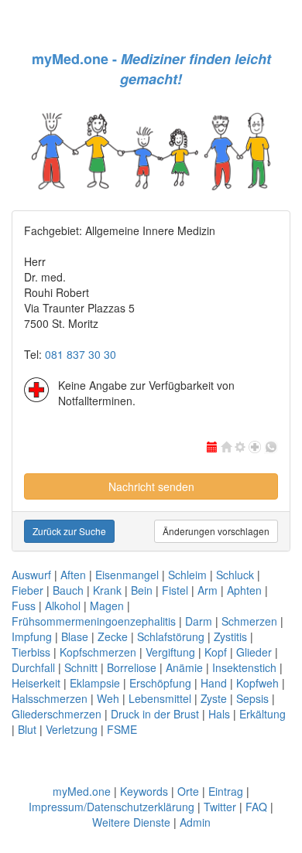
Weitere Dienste (131, 822)
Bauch (68, 590)
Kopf (215, 652)
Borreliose (131, 667)
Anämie (184, 667)
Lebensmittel (160, 698)
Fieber (27, 590)
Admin (195, 822)
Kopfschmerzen (98, 652)
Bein (142, 590)
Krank (107, 590)
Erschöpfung (160, 683)
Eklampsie (95, 683)
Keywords (144, 791)
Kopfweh (257, 683)
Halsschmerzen (50, 698)
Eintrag (225, 791)
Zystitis (230, 636)
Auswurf (31, 574)
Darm (198, 621)
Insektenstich (244, 667)
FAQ (256, 806)
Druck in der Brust (155, 714)
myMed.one (82, 791)
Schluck (235, 574)
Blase (74, 636)
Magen (107, 605)
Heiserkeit (36, 683)
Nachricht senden (151, 486)
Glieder (254, 652)
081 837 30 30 (80, 354)
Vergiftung (170, 652)
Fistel (175, 590)
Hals (219, 714)
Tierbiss (31, 652)
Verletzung (72, 729)
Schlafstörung (170, 636)
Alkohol (63, 605)
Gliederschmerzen (56, 714)
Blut (27, 729)
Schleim (187, 574)
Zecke (113, 636)
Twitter (220, 806)
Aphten (244, 590)
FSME (122, 729)
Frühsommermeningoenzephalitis (94, 621)
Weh (108, 698)
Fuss (24, 605)
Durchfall (33, 667)
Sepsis (252, 698)
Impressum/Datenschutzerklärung (111, 806)
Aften (73, 574)
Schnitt (81, 667)
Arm (207, 590)
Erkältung (262, 714)
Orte (188, 791)
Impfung (32, 636)
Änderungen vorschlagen (216, 530)
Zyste (214, 698)
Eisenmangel (127, 574)
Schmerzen (249, 621)
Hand (214, 683)
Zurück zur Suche (69, 530)
